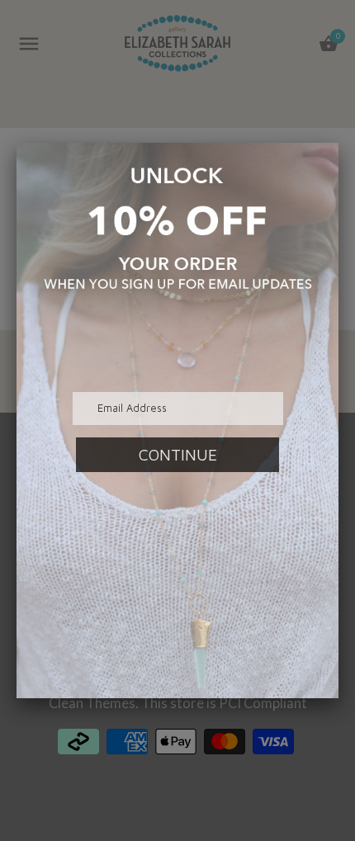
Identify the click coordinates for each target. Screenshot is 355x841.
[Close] (338, 143)
